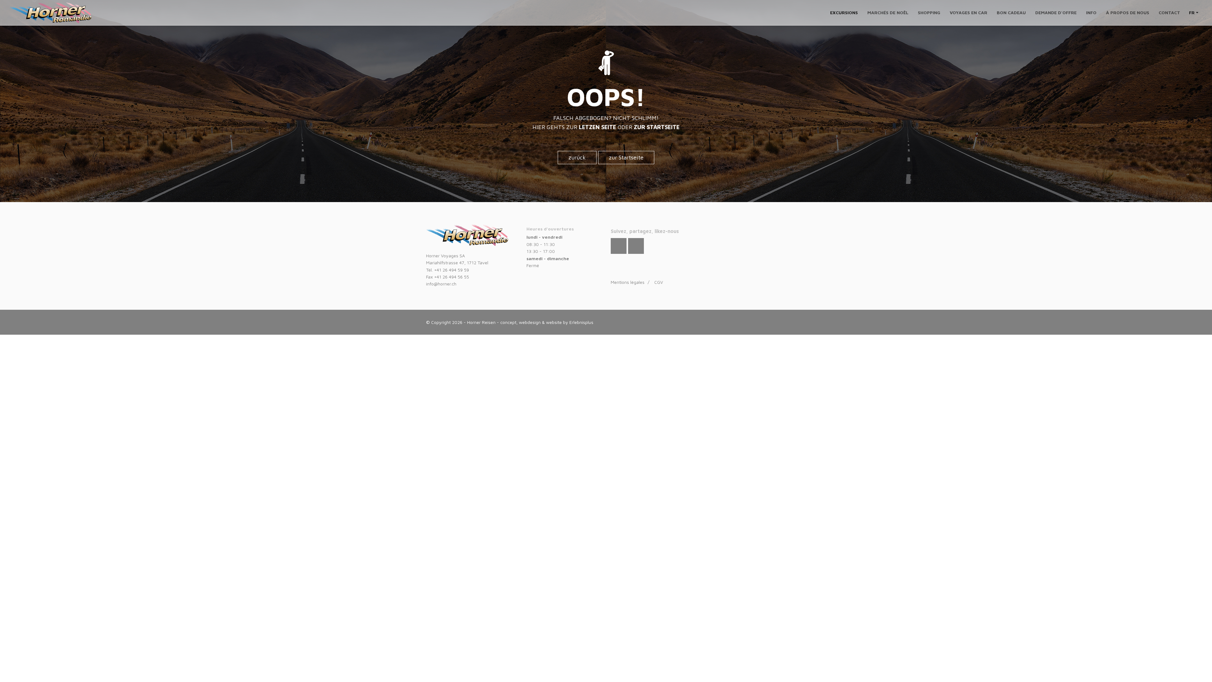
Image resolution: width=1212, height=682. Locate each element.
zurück (577, 157)
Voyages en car (968, 12)
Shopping (929, 12)
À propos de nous (1127, 12)
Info (1091, 12)
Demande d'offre (1056, 12)
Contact (1169, 12)
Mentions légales (628, 282)
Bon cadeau (1011, 12)
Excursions (844, 12)
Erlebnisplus (581, 322)
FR (1192, 12)
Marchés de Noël (887, 12)
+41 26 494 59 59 (451, 269)
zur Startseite (626, 157)
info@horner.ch (441, 283)
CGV (658, 282)
